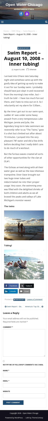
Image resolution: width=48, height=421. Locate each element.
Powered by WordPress (14, 418)
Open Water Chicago (24, 5)
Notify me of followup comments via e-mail (23, 365)
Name (6, 370)
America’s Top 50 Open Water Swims (34, 306)
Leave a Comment (34, 299)
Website (6, 391)
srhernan (33, 69)
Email (6, 381)
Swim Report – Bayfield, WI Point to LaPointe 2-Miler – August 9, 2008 (15, 306)
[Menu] (2, 22)
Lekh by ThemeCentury (34, 418)
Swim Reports (24, 48)
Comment (8, 327)
